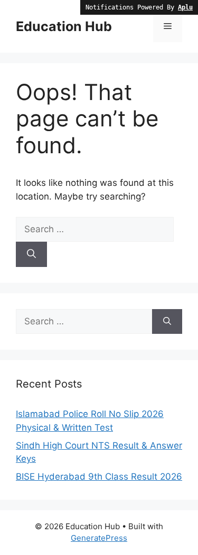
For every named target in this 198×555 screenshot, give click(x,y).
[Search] (31, 254)
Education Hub (64, 26)
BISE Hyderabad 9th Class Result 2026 (99, 476)
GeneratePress (99, 538)
